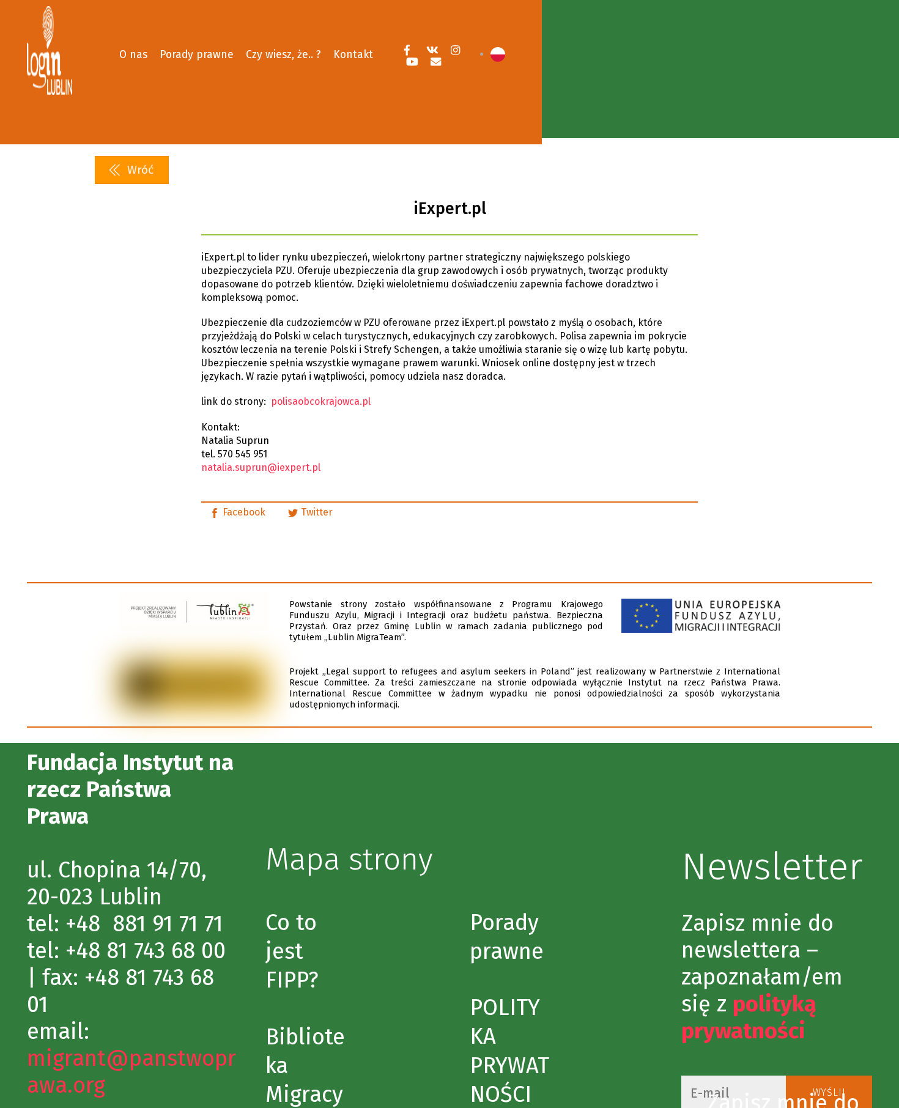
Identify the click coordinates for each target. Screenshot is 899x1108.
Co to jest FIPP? (292, 951)
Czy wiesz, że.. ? (283, 54)
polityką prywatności (748, 1017)
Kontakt (353, 54)
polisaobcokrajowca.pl (321, 401)
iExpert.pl (449, 208)
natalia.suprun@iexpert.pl (260, 467)
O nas (133, 54)
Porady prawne (197, 54)
